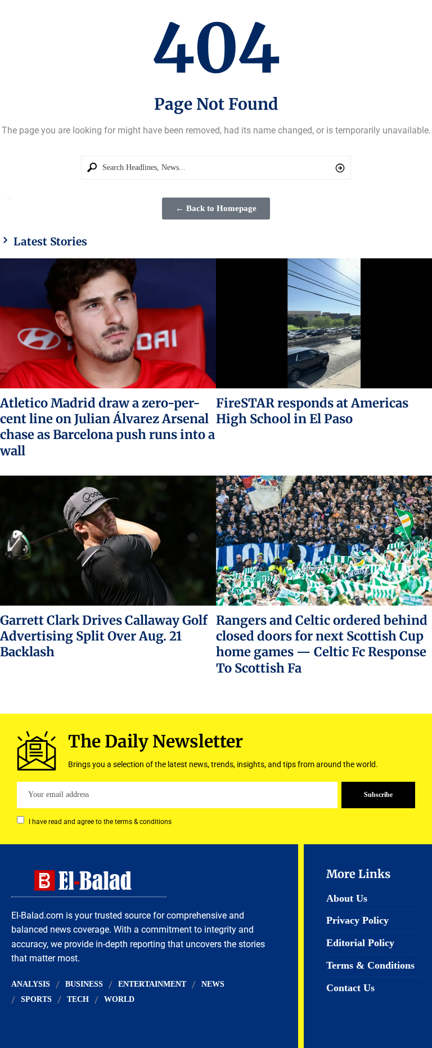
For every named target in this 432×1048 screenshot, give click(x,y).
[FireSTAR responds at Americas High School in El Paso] (324, 323)
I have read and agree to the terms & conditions (100, 821)
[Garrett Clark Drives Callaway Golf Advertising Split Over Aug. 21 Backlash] (108, 540)
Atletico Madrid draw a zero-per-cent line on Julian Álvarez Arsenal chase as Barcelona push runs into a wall (107, 427)
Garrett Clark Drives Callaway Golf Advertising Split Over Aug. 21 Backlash (104, 636)
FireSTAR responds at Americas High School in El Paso (312, 411)
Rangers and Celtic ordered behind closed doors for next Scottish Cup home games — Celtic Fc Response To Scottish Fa (322, 644)
